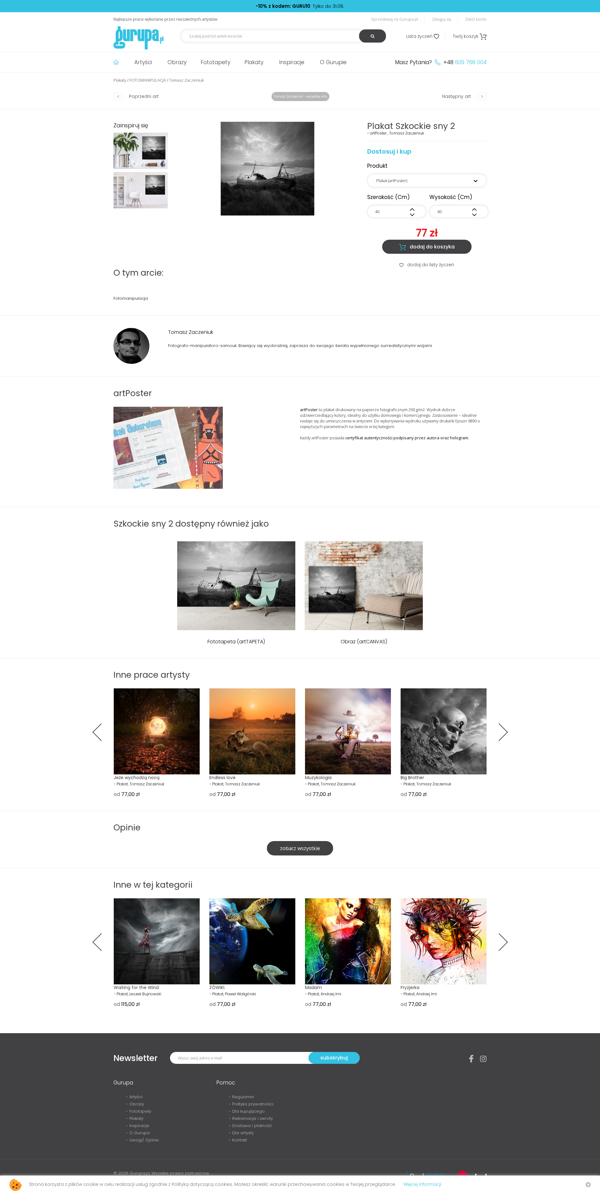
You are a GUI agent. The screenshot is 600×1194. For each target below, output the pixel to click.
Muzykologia (318, 777)
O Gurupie (333, 62)
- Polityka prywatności (251, 1104)
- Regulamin (241, 1097)
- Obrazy (135, 1104)
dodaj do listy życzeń (426, 265)
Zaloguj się (441, 19)
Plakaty (253, 62)
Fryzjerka (410, 987)
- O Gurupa (138, 1133)
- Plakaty (134, 1118)
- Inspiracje (137, 1126)
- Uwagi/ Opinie (142, 1140)
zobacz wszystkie (300, 848)
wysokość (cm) (450, 197)
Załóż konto (476, 19)
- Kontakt (238, 1140)
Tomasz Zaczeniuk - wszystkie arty (300, 96)
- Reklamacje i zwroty (251, 1118)
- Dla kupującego (247, 1111)
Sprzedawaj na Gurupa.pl (394, 19)
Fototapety (215, 62)
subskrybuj (334, 1057)
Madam (313, 987)
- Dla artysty (241, 1133)
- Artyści (134, 1097)
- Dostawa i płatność (250, 1126)
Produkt (377, 166)
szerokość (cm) (388, 197)
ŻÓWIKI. (217, 987)
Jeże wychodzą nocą (136, 777)
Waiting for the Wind (136, 987)
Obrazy (177, 62)
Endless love (222, 777)
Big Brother (412, 777)
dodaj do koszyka (427, 247)
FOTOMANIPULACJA (147, 80)
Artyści (143, 62)
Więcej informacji (422, 1184)
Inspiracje (291, 62)
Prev (101, 732)
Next (499, 732)
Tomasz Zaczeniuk (186, 80)
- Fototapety (138, 1111)
